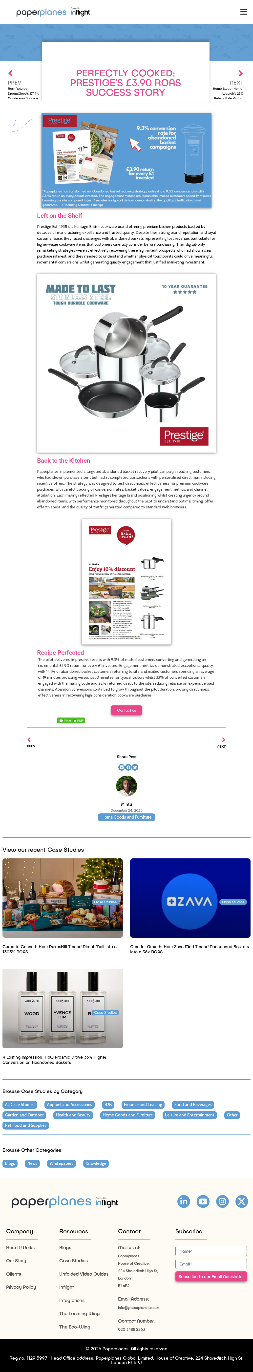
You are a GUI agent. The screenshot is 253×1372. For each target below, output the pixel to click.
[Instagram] (222, 1201)
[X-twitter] (241, 1201)
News (32, 1163)
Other (232, 1114)
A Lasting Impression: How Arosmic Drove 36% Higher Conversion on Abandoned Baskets (54, 1059)
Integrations (71, 1300)
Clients (13, 1274)
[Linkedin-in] (183, 1201)
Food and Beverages (193, 1104)
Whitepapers (61, 1163)
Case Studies (73, 1260)
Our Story (16, 1260)
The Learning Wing (79, 1313)
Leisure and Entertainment (189, 1114)
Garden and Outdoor (24, 1114)
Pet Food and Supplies (25, 1125)
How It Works (20, 1247)
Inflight (66, 1287)
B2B (108, 1104)
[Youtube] (203, 1201)
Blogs (10, 1163)
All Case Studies (20, 1104)
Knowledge (96, 1163)
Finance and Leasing (143, 1104)
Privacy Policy (21, 1287)
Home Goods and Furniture (126, 817)
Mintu (126, 804)
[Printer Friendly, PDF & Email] (71, 720)
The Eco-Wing (74, 1326)
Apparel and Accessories (69, 1104)
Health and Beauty (73, 1114)
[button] (243, 12)
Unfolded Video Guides (83, 1274)
